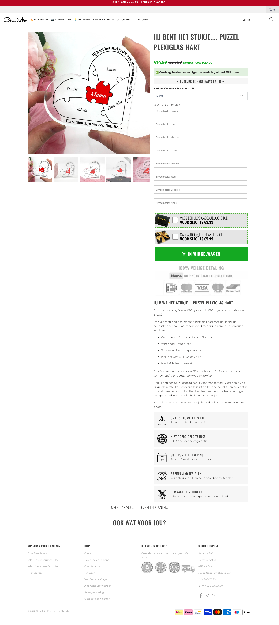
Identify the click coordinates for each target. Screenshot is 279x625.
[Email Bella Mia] (214, 595)
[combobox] (258, 20)
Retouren (89, 572)
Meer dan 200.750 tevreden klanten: (139, 507)
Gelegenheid (124, 19)
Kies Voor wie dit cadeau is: (174, 88)
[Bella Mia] (15, 20)
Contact (88, 553)
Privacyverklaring (94, 592)
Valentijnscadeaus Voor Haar (43, 559)
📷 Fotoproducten (61, 19)
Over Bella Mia (92, 566)
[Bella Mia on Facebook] (201, 595)
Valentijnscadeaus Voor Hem (44, 566)
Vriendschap (35, 572)
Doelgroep (143, 19)
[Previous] (31, 93)
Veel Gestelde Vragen (96, 579)
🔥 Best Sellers (39, 19)
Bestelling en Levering (96, 559)
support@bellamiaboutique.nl (215, 572)
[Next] (146, 93)
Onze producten (102, 19)
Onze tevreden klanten (97, 598)
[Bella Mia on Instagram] (208, 595)
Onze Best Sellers (37, 553)
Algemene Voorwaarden (97, 585)
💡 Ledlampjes (82, 19)
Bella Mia (41, 611)
